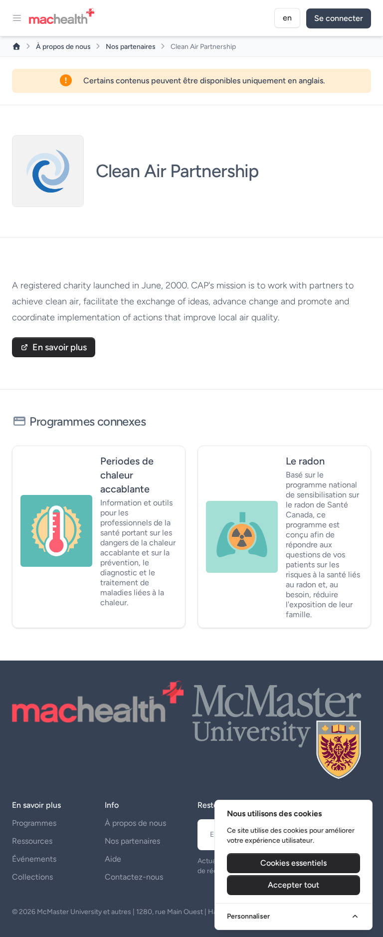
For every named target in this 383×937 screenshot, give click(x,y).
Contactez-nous (134, 877)
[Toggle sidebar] (17, 18)
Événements (34, 859)
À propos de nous (64, 46)
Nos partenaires (131, 46)
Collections (32, 877)
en (287, 17)
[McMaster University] (277, 730)
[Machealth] (98, 701)
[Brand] (64, 18)
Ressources (32, 841)
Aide (113, 859)
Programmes (34, 823)
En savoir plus (59, 347)
